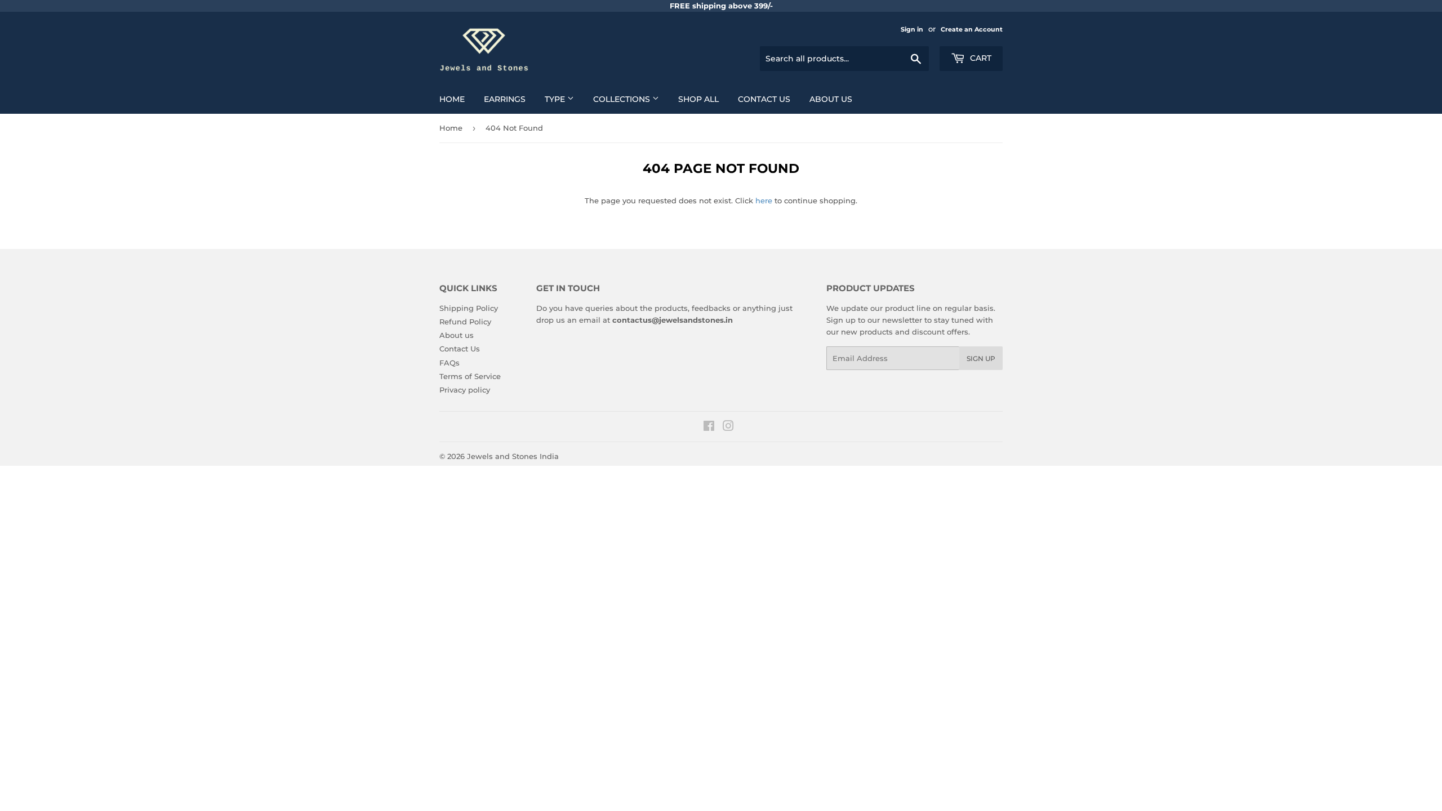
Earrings (505, 99)
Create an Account (972, 29)
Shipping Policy (468, 308)
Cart (979, 58)
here (763, 200)
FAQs (449, 362)
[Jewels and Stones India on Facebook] (709, 427)
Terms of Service (470, 376)
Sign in (912, 29)
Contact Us (764, 99)
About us (830, 99)
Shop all (698, 99)
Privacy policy (464, 389)
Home (452, 99)
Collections (622, 99)
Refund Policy (465, 321)
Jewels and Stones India (513, 456)
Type (556, 99)
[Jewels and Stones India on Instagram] (728, 427)
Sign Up (981, 358)
